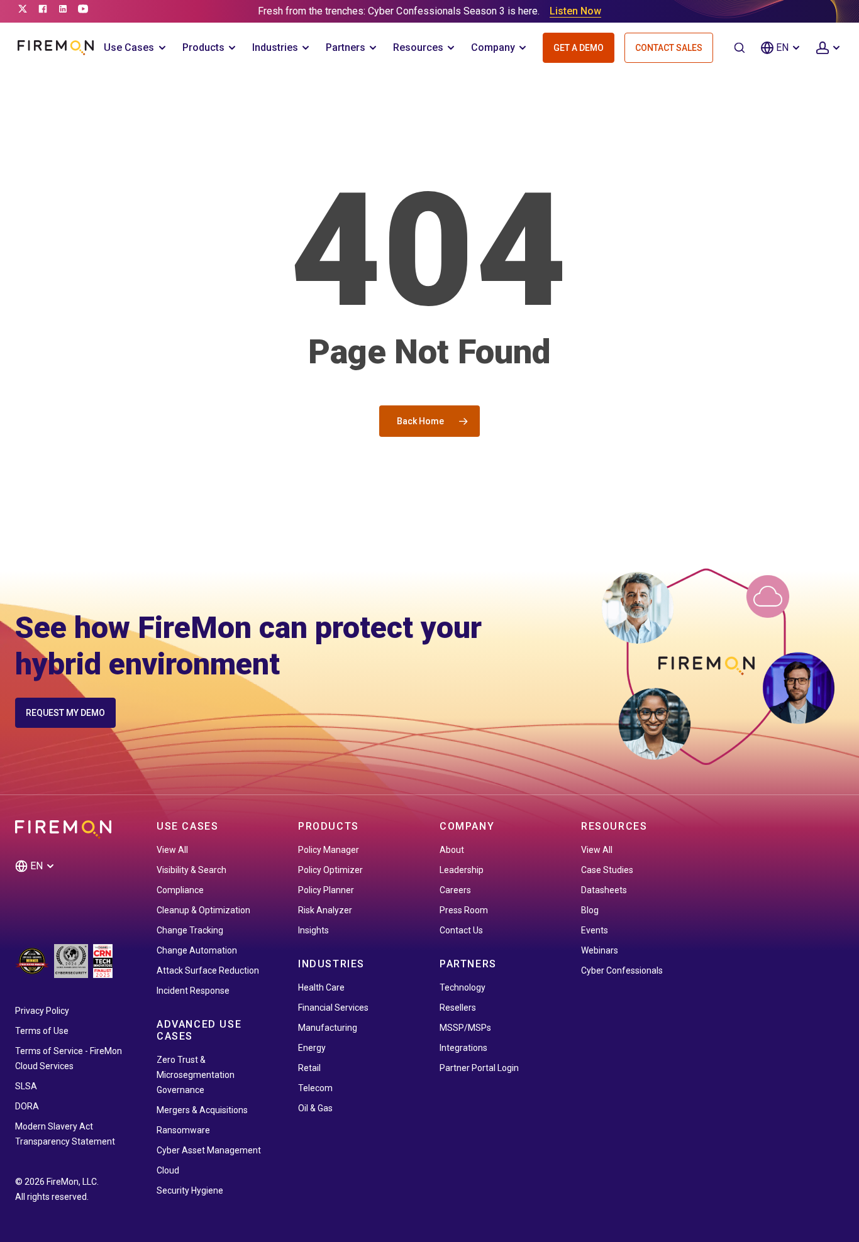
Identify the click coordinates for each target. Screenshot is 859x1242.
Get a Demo (578, 48)
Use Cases (129, 47)
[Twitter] (23, 11)
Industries (275, 47)
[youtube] (83, 11)
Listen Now (575, 11)
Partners (345, 47)
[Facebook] (43, 11)
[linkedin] (63, 11)
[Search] (739, 48)
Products (203, 47)
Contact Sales (668, 48)
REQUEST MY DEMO (65, 713)
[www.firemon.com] (56, 47)
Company (493, 47)
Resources (418, 47)
